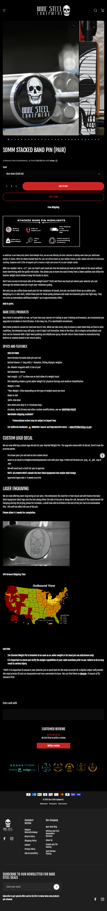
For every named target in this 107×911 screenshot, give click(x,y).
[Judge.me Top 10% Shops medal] (92, 767)
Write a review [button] (54, 745)
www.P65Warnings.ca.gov (81, 427)
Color (5, 167)
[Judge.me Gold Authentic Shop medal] (58, 767)
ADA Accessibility (31, 853)
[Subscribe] (56, 887)
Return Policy (30, 836)
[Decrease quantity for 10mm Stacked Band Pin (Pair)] (6, 186)
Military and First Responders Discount (52, 833)
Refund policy (44, 804)
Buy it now (53, 197)
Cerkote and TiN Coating (52, 845)
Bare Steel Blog (51, 827)
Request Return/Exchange (31, 831)
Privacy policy (53, 804)
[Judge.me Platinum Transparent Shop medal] (46, 767)
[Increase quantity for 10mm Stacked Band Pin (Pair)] (17, 186)
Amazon (83, 673)
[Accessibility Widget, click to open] (102, 455)
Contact (27, 845)
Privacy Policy (30, 849)
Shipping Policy (31, 840)
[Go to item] (8, 139)
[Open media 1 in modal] (74, 26)
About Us (49, 840)
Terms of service (62, 804)
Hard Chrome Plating (50, 852)
